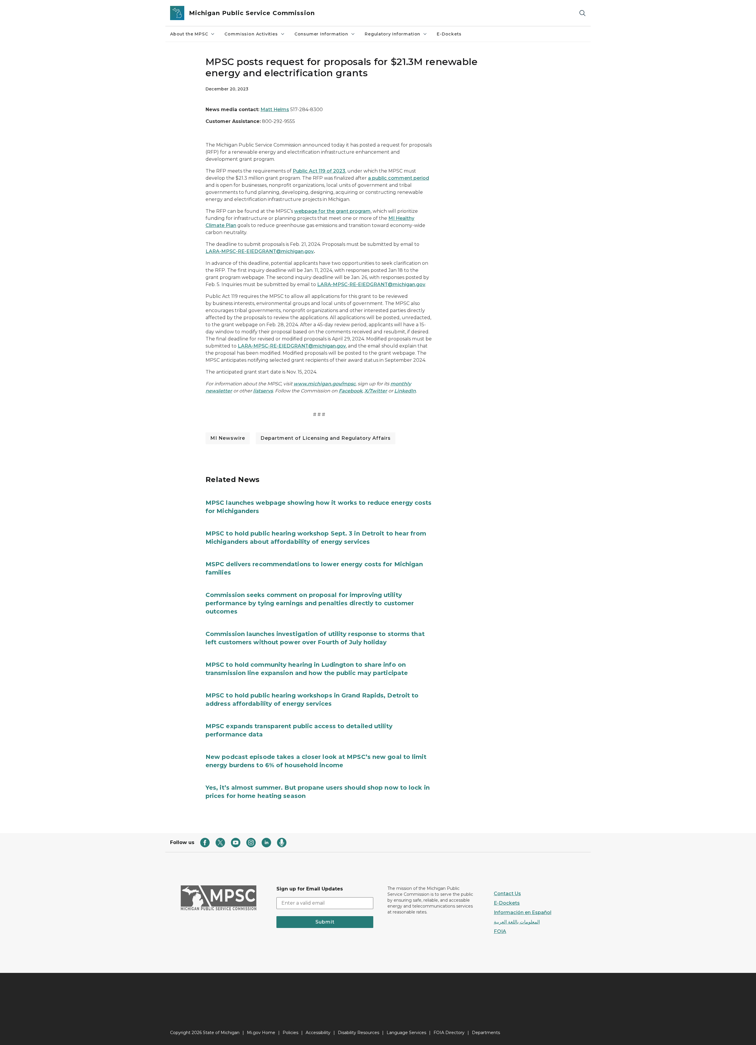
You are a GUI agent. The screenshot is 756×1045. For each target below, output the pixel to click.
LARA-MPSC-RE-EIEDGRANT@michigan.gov (260, 251)
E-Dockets (449, 34)
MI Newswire (227, 438)
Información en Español (522, 912)
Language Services (406, 1032)
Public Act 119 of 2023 (319, 171)
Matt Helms (274, 109)
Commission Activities (251, 34)
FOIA (500, 931)
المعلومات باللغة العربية (517, 922)
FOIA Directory (449, 1032)
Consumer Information (321, 34)
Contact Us (507, 893)
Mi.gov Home (261, 1032)
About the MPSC (189, 34)
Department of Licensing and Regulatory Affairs (325, 438)
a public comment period (398, 178)
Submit (325, 922)
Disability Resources (358, 1032)
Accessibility (318, 1032)
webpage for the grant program (332, 211)
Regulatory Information (392, 34)
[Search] (582, 13)
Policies (290, 1032)
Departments (486, 1032)
